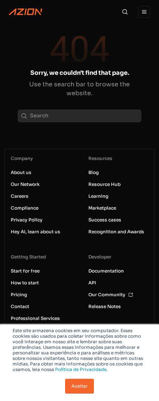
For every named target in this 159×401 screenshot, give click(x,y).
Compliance (24, 208)
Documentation (106, 271)
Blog (93, 172)
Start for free (25, 271)
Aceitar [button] (79, 386)
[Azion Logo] (25, 12)
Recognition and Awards (116, 231)
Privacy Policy (27, 220)
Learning (98, 196)
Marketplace (102, 208)
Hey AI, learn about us (35, 231)
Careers (19, 196)
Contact (20, 306)
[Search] (125, 12)
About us (21, 172)
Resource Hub (104, 184)
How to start (25, 282)
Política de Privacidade (80, 369)
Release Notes (104, 306)
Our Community (106, 294)
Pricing (19, 294)
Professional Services (35, 318)
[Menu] (144, 12)
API (92, 282)
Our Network (25, 184)
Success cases (104, 220)
